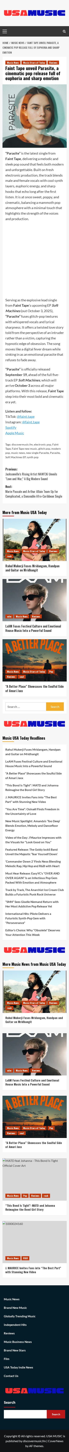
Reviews (53, 62)
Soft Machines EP (15, 457)
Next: (33, 491)
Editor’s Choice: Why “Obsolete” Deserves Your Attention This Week (32, 932)
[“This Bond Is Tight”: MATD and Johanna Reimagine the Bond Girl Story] (34, 1179)
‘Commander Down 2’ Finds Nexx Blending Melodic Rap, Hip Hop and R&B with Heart (33, 864)
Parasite (55, 452)
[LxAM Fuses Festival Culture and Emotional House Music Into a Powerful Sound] (34, 600)
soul (22, 676)
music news (18, 452)
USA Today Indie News (18, 1367)
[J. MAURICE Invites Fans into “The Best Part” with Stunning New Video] (34, 1242)
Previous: (31, 474)
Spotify (10, 427)
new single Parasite (37, 452)
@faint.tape (31, 422)
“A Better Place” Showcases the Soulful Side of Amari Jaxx (34, 688)
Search (9, 1402)
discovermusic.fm (22, 444)
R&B (25, 1258)
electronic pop (42, 444)
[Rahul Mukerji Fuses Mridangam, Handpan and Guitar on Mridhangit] (34, 540)
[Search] (64, 31)
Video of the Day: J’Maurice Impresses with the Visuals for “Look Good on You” (33, 840)
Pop (51, 671)
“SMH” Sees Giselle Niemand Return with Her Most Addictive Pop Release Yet (32, 904)
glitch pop (44, 448)
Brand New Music (15, 1307)
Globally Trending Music (19, 1316)
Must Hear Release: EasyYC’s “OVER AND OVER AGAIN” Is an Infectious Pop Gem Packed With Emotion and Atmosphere (32, 878)
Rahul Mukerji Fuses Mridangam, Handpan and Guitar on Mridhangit (32, 568)
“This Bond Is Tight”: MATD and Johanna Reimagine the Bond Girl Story (31, 788)
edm (9, 616)
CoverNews (55, 1441)
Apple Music (14, 433)
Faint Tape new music (24, 448)
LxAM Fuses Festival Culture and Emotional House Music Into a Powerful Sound (33, 628)
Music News (13, 62)
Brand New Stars (15, 1350)
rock (9, 556)
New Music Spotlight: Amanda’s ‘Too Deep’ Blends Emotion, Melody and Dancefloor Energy (32, 825)
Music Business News (18, 1341)
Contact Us (11, 1376)
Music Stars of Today (34, 62)
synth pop (33, 457)
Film (6, 1359)
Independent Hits (15, 1324)
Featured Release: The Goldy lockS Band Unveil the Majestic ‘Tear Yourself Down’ (31, 852)
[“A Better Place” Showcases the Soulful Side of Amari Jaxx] (34, 660)
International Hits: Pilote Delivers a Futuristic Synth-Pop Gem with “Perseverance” (28, 918)
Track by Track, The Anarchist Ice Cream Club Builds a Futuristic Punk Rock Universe (34, 892)
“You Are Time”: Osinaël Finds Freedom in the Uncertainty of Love (32, 811)
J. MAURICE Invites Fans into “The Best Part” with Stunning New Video (31, 799)
